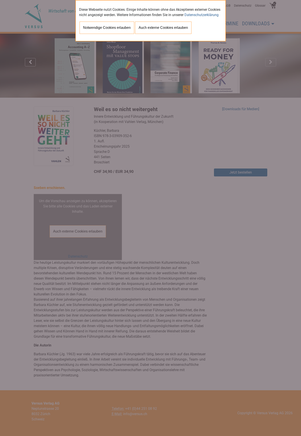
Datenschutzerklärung (201, 15)
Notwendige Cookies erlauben (107, 27)
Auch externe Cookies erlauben (163, 27)
